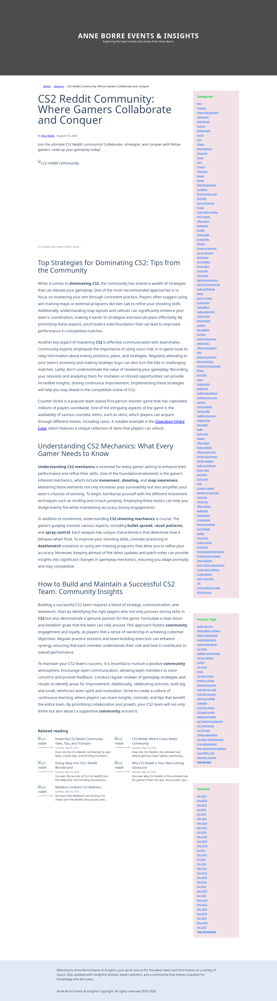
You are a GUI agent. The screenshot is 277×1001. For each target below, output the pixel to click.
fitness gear (203, 470)
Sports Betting (204, 560)
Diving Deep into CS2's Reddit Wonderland (76, 765)
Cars (199, 162)
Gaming (59, 86)
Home (47, 86)
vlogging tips (203, 420)
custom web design (207, 644)
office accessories (206, 452)
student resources (206, 416)
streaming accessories (209, 366)
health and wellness (207, 393)
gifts (199, 352)
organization (203, 520)
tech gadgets (203, 262)
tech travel (202, 479)
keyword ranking (205, 680)
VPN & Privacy (204, 592)
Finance (201, 167)
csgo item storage (206, 694)
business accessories (208, 492)
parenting (202, 474)
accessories (203, 302)
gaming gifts (203, 411)
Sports (200, 135)
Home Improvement (207, 112)
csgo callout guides (207, 744)
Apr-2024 (202, 796)
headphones (203, 515)
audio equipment (206, 311)
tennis (200, 671)
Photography (203, 130)
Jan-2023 (201, 886)
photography (203, 320)
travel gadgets (204, 406)
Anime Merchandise (207, 212)
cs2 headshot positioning (210, 721)
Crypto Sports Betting (208, 569)
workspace (202, 225)
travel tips (202, 497)
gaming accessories (207, 280)
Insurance (202, 171)
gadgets (201, 325)
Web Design (203, 121)
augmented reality (206, 640)
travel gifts (202, 271)
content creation (205, 488)
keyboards (202, 511)
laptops (201, 438)
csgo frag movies (206, 707)
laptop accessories (207, 357)
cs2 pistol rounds (206, 712)
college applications (207, 735)
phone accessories (207, 248)
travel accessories (206, 339)
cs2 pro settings (205, 658)
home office (203, 266)
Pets (199, 103)
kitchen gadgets (205, 461)
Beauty (200, 176)
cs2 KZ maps (203, 730)
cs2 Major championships (210, 739)
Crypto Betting (204, 574)
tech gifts (202, 375)
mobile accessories (207, 397)
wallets (200, 533)
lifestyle (201, 244)
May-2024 (202, 845)
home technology (206, 524)
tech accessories (205, 203)
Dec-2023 (202, 877)
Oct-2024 (202, 832)
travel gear (202, 275)
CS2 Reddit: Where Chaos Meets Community (155, 741)
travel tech (202, 538)
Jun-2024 (201, 895)
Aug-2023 (202, 800)
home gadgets (204, 447)
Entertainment (204, 148)
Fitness (200, 144)
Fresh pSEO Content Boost (210, 565)
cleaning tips (203, 316)
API (198, 583)
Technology (203, 117)
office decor (203, 221)
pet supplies (203, 330)
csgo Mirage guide (206, 689)
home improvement (207, 635)
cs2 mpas (202, 649)
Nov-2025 (202, 913)
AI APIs (200, 230)
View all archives (206, 931)
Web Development (206, 185)
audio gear (202, 434)
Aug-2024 (202, 841)
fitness (200, 370)
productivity (203, 239)
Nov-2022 (202, 904)
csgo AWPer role (205, 753)
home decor (203, 307)
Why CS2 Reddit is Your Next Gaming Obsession (158, 765)
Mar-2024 (202, 823)
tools (199, 483)
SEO (199, 139)
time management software (211, 748)
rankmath (202, 703)
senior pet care (205, 626)
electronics (202, 502)
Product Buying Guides (209, 556)
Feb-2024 (202, 868)
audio (200, 429)
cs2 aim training (205, 676)
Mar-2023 (202, 891)
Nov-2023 (202, 836)
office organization (207, 348)
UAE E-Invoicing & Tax (208, 284)
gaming (201, 402)
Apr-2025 (202, 927)
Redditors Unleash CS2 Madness (78, 787)
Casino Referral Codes (208, 588)
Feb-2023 (202, 818)
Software (201, 108)
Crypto (200, 207)
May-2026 (202, 922)
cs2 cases (202, 667)
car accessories (205, 253)
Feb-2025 (202, 918)
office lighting (204, 506)
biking (200, 293)
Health (200, 180)
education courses (206, 757)
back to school (204, 298)
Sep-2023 (202, 882)
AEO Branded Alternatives (210, 551)
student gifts (203, 384)
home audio (203, 234)
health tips (202, 388)
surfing (200, 662)
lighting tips (203, 343)
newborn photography (208, 653)
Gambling (202, 189)
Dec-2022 (202, 855)
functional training (206, 685)
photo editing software (208, 631)
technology (202, 257)
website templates (206, 717)
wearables (202, 425)
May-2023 (202, 900)
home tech (202, 547)
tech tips (201, 334)
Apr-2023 (202, 805)
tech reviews (203, 216)
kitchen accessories (207, 456)
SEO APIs (202, 198)
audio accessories (206, 465)
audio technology (206, 289)
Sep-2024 (202, 873)
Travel (200, 158)
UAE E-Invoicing (205, 578)
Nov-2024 (202, 827)
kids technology (205, 361)
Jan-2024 (201, 814)
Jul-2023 (201, 850)
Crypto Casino (204, 542)
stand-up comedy (206, 698)
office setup (203, 443)
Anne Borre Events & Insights (138, 35)
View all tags (204, 762)
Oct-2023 (202, 864)
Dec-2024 (202, 909)
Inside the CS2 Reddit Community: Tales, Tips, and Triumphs (79, 741)
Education (202, 153)
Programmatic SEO (207, 194)
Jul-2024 (201, 859)
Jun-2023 (201, 809)
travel (200, 379)
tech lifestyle (203, 529)
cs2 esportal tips (205, 726)
